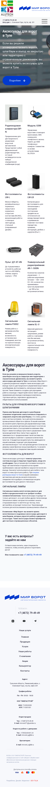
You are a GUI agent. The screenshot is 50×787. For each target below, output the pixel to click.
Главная (25, 637)
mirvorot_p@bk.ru (25, 735)
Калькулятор (25, 666)
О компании (25, 656)
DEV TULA (34, 781)
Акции (25, 661)
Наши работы (25, 651)
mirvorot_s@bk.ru (25, 745)
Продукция (25, 642)
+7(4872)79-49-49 (25, 721)
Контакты (25, 671)
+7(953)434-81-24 (25, 733)
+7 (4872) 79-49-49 (10, 20)
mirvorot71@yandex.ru (25, 723)
